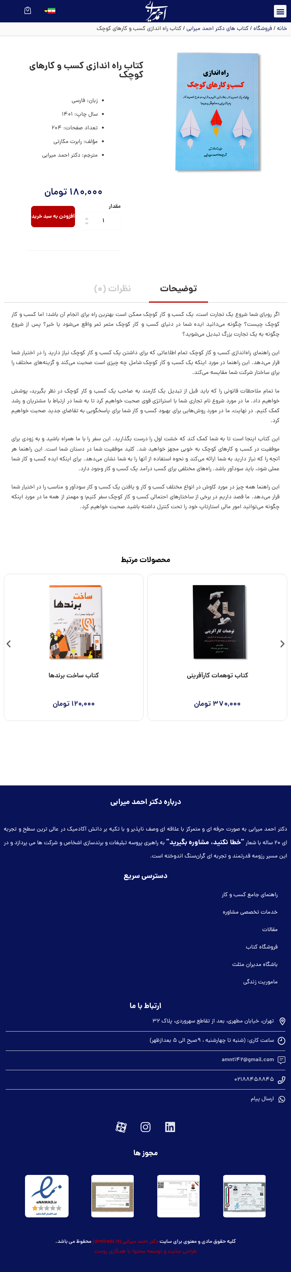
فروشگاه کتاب (262, 947)
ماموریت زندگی (260, 982)
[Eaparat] (121, 1127)
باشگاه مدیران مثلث (255, 965)
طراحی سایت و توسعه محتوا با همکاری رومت (145, 1251)
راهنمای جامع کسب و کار (250, 895)
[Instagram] (145, 1127)
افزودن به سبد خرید (53, 216)
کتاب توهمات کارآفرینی (217, 676)
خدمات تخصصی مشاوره (250, 912)
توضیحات (178, 290)
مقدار (114, 207)
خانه (282, 29)
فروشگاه (262, 29)
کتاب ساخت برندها (73, 676)
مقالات (270, 930)
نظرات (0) (112, 290)
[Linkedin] (170, 1127)
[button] (280, 11)
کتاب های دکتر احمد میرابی (217, 29)
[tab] (178, 290)
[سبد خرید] (27, 10)
